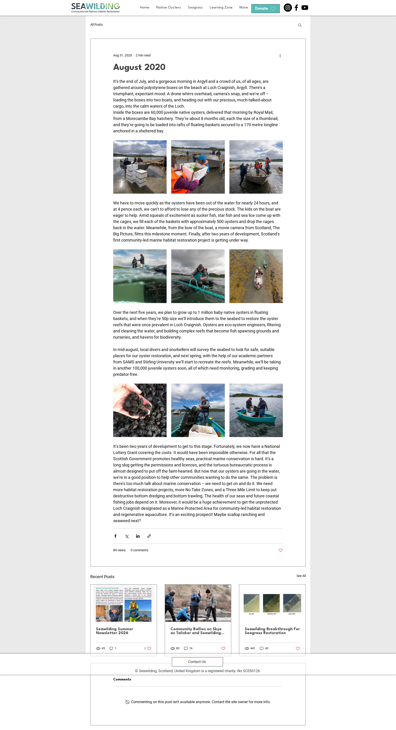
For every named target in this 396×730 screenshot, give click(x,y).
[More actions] (280, 55)
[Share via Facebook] (115, 536)
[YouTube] (305, 7)
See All (301, 576)
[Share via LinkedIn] (138, 536)
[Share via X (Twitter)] (126, 536)
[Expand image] (140, 167)
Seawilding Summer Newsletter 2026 (114, 631)
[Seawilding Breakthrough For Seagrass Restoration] (272, 603)
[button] (300, 25)
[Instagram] (288, 7)
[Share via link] (149, 536)
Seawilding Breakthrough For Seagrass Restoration (272, 631)
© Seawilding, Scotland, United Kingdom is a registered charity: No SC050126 (197, 671)
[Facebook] (296, 7)
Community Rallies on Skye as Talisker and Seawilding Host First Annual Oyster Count (196, 631)
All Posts (96, 24)
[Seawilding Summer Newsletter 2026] (124, 603)
